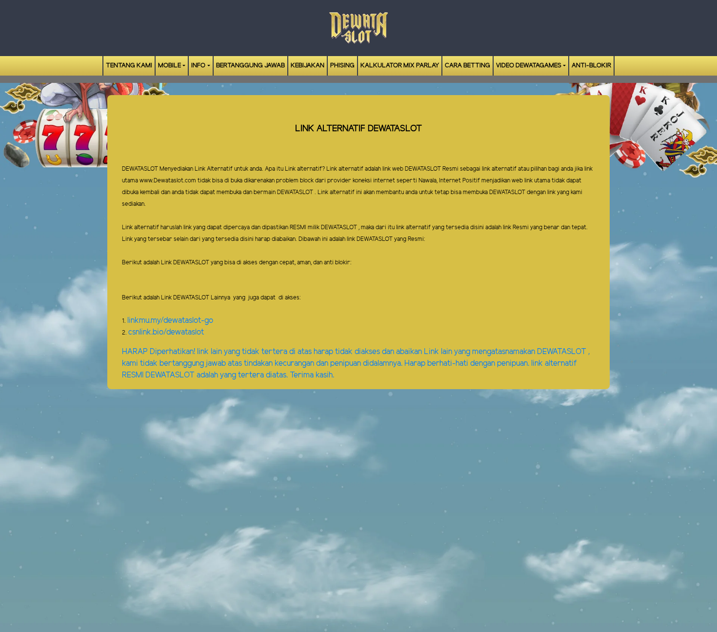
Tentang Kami (129, 65)
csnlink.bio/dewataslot (166, 332)
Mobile (169, 65)
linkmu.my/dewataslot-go (170, 320)
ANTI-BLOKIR (591, 65)
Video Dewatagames (528, 65)
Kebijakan (307, 65)
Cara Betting (467, 65)
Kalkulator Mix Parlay (399, 65)
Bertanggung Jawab (250, 65)
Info (198, 65)
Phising (342, 65)
